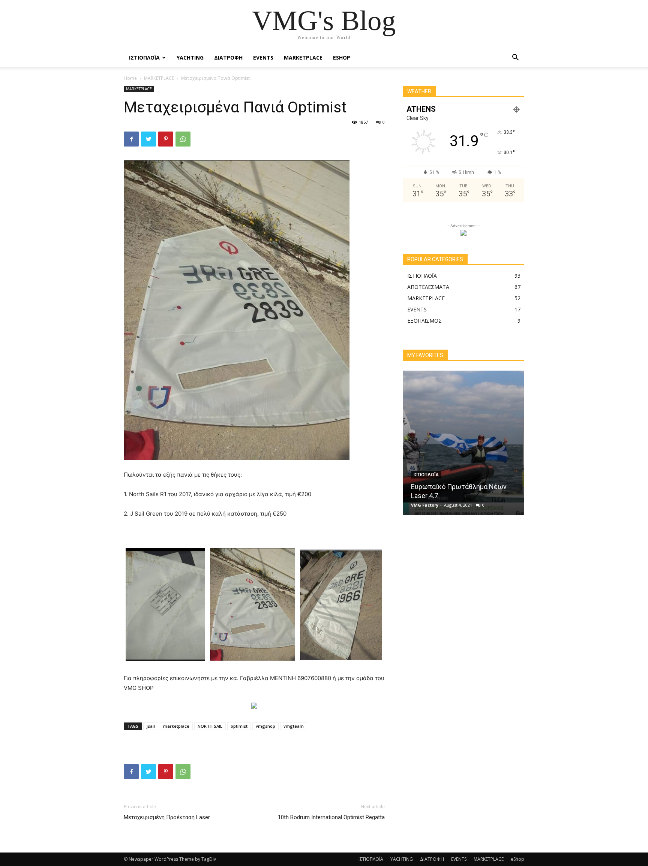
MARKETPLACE (303, 57)
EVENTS (263, 57)
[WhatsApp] (183, 139)
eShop (341, 57)
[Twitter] (148, 139)
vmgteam (294, 726)
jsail (151, 726)
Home (130, 78)
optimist (239, 726)
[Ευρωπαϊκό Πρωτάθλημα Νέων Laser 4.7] (463, 443)
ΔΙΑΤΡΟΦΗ (228, 57)
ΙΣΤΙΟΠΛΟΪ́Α (144, 57)
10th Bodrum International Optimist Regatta (331, 817)
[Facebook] (131, 139)
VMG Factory (424, 505)
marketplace (176, 726)
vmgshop (265, 726)
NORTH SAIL (210, 726)
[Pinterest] (165, 139)
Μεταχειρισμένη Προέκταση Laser (167, 817)
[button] (515, 58)
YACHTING (190, 57)
